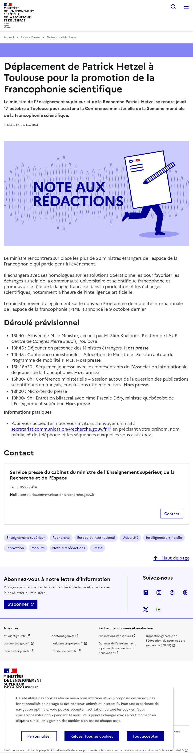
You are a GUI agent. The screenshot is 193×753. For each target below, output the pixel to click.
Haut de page (174, 558)
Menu (186, 6)
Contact (171, 514)
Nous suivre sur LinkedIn (145, 592)
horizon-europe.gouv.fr (67, 643)
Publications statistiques (114, 636)
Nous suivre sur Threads (185, 592)
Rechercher (173, 6)
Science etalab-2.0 (171, 750)
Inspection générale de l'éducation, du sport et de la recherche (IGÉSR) (165, 641)
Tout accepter (145, 736)
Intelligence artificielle (164, 537)
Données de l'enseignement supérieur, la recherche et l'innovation (117, 648)
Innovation (15, 548)
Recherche (61, 537)
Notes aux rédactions (61, 37)
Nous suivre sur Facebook (172, 592)
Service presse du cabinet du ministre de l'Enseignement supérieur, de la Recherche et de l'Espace (92, 475)
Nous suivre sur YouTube (159, 609)
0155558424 (28, 487)
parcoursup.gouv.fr (17, 643)
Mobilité (38, 548)
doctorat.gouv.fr (63, 636)
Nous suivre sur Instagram (159, 592)
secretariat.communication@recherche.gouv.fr (59, 429)
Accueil (9, 37)
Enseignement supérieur (26, 537)
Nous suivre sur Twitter (145, 609)
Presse (97, 548)
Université (130, 537)
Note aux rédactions (68, 548)
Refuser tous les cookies (91, 736)
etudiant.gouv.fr (14, 636)
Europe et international (96, 537)
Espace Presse (30, 37)
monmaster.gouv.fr (16, 651)
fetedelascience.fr (64, 651)
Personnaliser (39, 736)
